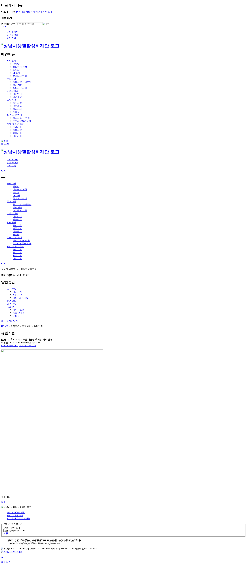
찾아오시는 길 (20, 76)
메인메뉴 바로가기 (44, 11)
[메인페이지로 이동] (30, 45)
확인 (3, 557)
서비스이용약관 (15, 515)
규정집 (16, 315)
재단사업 (17, 291)
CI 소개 (16, 73)
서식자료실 (18, 309)
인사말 (16, 64)
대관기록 (17, 136)
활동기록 (17, 133)
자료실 (16, 112)
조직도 (16, 70)
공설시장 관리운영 (22, 82)
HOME (4, 326)
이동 (5, 533)
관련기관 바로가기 (12, 527)
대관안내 (17, 94)
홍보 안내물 (19, 312)
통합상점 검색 (8, 23)
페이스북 (11, 38)
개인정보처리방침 (16, 512)
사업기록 (17, 127)
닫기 (3, 171)
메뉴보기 (5, 144)
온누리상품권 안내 (22, 121)
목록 (3, 502)
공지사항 (17, 103)
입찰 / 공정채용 (20, 297)
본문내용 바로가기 (25, 11)
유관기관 (17, 294)
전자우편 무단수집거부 (18, 518)
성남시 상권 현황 (21, 118)
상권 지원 (17, 85)
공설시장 (17, 130)
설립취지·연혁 (20, 67)
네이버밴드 (12, 32)
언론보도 (17, 106)
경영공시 (17, 109)
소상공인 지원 (20, 88)
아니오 (7, 562)
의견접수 (17, 97)
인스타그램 (12, 35)
